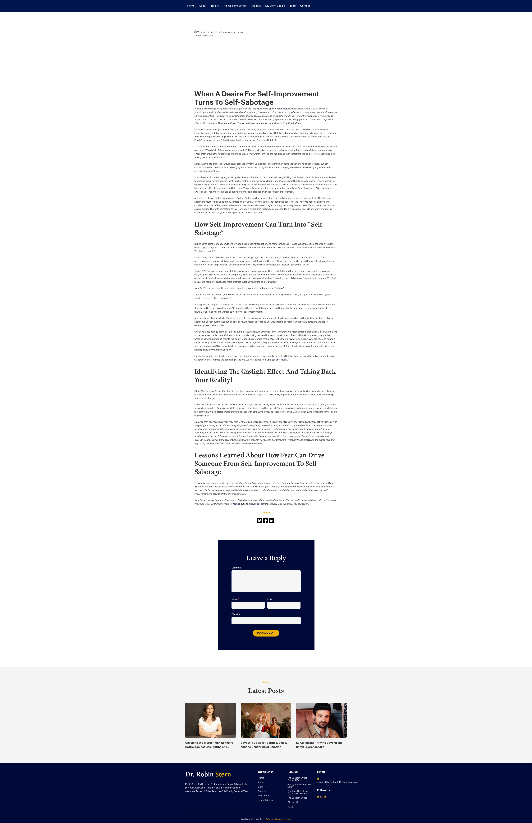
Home (261, 778)
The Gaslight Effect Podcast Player (297, 779)
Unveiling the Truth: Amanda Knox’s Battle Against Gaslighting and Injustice (209, 745)
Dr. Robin (208, 774)
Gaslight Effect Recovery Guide (300, 786)
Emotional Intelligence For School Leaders (298, 792)
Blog (260, 787)
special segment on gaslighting (284, 109)
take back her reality (277, 360)
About (261, 782)
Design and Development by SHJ (278, 819)
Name (235, 599)
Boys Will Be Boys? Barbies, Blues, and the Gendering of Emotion (264, 745)
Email (271, 599)
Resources (263, 796)
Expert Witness (265, 800)
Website (236, 615)
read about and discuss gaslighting (250, 504)
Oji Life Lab (293, 802)
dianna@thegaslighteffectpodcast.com (337, 782)
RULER (290, 807)
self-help (211, 188)
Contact (262, 791)
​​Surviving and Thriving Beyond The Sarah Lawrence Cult (319, 745)
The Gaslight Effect (297, 798)
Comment (237, 568)
